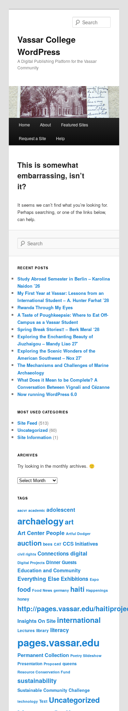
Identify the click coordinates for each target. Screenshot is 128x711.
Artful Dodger (78, 533)
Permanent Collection (43, 655)
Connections (53, 553)
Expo (94, 579)
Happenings (97, 590)
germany (61, 590)
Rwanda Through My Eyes (45, 307)
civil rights (26, 554)
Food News (42, 590)
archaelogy (40, 521)
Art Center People (41, 533)
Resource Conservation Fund (43, 671)
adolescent (60, 510)
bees (48, 544)
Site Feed (27, 423)
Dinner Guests (61, 562)
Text (43, 701)
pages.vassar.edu (58, 642)
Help (60, 138)
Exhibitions (74, 579)
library (42, 630)
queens (69, 664)
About (45, 124)
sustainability (37, 680)
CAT (57, 544)
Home (24, 124)
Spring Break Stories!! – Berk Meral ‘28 (58, 329)
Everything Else (38, 579)
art (69, 522)
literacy (59, 630)
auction (29, 543)
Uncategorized (32, 430)
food (24, 589)
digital (78, 553)
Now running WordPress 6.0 (47, 394)
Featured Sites (74, 124)
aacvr (22, 510)
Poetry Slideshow (85, 655)
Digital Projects (31, 562)
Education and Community (49, 570)
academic (36, 510)
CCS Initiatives (80, 543)
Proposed (52, 663)
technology (27, 701)
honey (23, 599)
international (79, 620)
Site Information (34, 437)
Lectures (26, 630)
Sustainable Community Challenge (53, 690)
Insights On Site (36, 621)
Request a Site (32, 138)
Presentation (29, 664)
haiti (77, 589)
